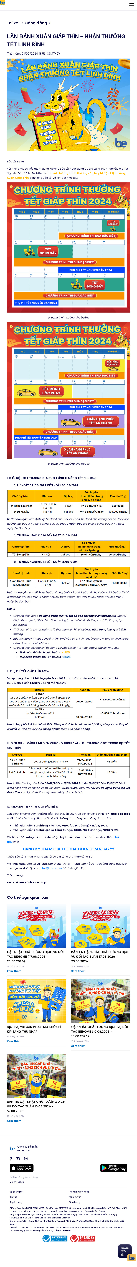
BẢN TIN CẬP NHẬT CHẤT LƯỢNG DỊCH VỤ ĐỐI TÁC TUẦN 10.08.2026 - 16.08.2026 (36, 1106)
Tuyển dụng (16, 1202)
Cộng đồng (36, 22)
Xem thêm (14, 970)
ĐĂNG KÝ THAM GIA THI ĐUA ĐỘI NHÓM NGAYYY (68, 848)
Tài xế (12, 22)
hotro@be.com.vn (50, 868)
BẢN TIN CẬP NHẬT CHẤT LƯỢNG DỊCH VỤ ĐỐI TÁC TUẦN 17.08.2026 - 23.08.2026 (100, 956)
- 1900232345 (17, 1182)
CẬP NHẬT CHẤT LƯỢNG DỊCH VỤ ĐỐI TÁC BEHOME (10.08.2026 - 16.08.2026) (99, 1031)
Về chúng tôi (16, 1191)
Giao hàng (74, 1202)
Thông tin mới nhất (78, 1191)
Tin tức (13, 1197)
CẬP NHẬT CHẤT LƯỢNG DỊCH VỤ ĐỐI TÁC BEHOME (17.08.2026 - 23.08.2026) (35, 956)
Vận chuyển (74, 1197)
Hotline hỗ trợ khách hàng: (24, 1177)
